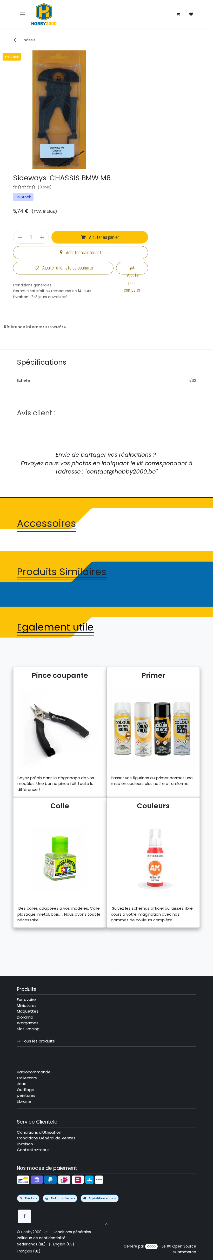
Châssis (27, 40)
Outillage (25, 1089)
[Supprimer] (19, 237)
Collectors (27, 1078)
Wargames (27, 1023)
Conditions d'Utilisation (39, 1132)
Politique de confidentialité (41, 1238)
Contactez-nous (33, 1149)
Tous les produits (38, 1041)
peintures (26, 1095)
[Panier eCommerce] (178, 14)
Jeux (21, 1083)
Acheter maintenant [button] (83, 253)
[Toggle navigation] (22, 14)
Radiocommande (34, 1072)
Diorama (25, 1017)
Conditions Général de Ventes (46, 1138)
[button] (106, 1224)
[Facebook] (24, 1216)
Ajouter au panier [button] (103, 237)
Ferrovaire (26, 999)
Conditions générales (71, 1232)
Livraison (20, 296)
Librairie (24, 1101)
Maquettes (27, 1011)
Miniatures (27, 1005)
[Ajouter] (43, 237)
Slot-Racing (28, 1029)
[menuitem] (31, 1244)
